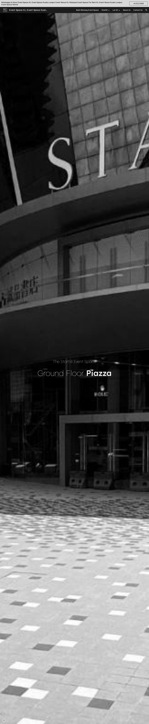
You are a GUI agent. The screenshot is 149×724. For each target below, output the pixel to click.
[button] (146, 10)
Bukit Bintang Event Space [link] (87, 10)
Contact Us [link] (137, 10)
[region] (74, 3)
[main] (74, 361)
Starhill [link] (104, 10)
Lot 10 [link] (115, 10)
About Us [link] (126, 10)
